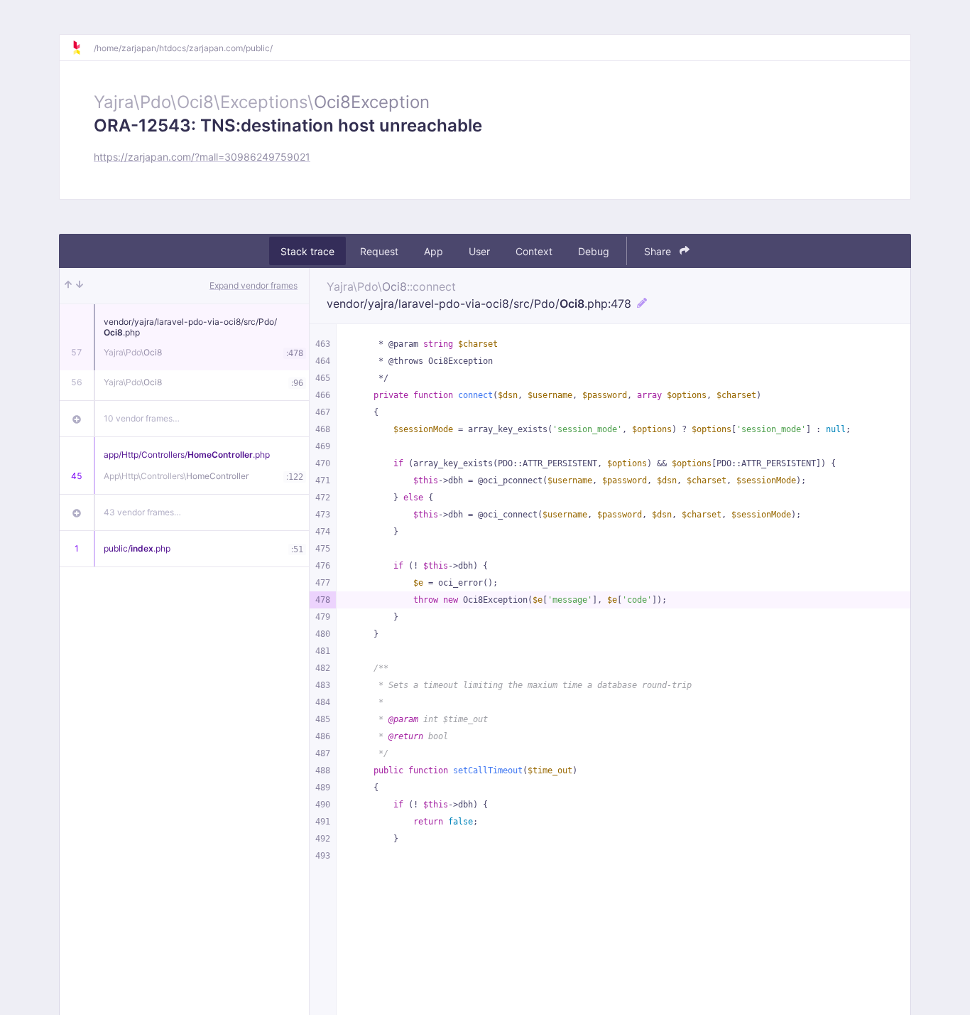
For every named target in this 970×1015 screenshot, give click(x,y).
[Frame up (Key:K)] (68, 285)
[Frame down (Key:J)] (79, 285)
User (479, 251)
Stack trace (307, 251)
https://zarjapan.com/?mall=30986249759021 (202, 157)
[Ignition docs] (82, 48)
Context (534, 251)
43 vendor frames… (142, 512)
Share (659, 251)
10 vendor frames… (142, 418)
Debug (593, 251)
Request (379, 251)
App (433, 251)
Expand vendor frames (253, 285)
